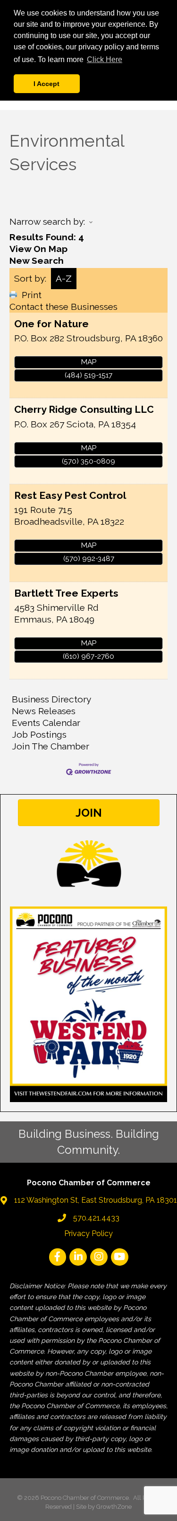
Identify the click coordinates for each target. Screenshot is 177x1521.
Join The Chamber (50, 746)
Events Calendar (46, 722)
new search (36, 260)
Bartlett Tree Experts (66, 593)
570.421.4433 (96, 1218)
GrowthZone (114, 1506)
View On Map (38, 249)
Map (88, 362)
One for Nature (51, 324)
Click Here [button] (104, 59)
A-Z (64, 278)
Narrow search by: (47, 221)
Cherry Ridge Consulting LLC (84, 409)
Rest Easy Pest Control (70, 495)
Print (32, 295)
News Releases (44, 711)
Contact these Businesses (63, 306)
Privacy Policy (88, 1233)
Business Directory (51, 699)
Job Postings (39, 734)
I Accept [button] (46, 83)
